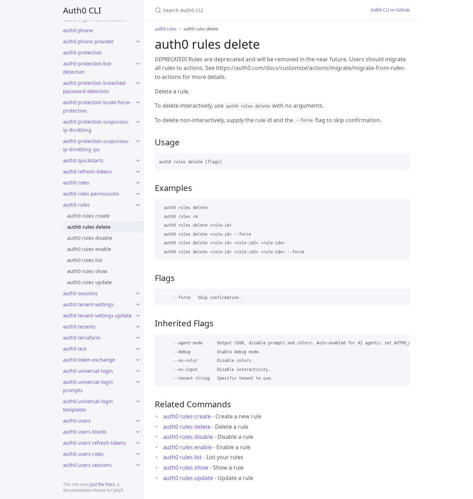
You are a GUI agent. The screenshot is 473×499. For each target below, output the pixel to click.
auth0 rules (76, 204)
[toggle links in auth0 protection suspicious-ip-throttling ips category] (137, 141)
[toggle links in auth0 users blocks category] (137, 431)
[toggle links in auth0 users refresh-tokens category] (137, 442)
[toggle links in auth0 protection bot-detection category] (137, 63)
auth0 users (77, 420)
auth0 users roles (83, 454)
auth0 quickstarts (83, 160)
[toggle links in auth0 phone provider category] (137, 41)
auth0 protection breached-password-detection (95, 87)
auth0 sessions (80, 293)
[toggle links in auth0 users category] (137, 420)
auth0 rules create (88, 215)
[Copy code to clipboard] (401, 160)
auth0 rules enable (89, 249)
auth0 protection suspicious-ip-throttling (96, 125)
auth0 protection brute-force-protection (97, 106)
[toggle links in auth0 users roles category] (137, 454)
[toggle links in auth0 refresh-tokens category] (137, 171)
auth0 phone (78, 30)
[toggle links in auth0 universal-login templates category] (137, 401)
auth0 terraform (81, 337)
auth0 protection (82, 52)
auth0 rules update (89, 282)
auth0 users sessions (87, 465)
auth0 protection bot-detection (88, 67)
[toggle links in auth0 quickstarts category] (137, 160)
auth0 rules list (84, 260)
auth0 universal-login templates (88, 405)
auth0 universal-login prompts (88, 386)
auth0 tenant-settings (88, 304)
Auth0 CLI (82, 10)
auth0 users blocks (85, 431)
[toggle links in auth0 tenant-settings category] (137, 304)
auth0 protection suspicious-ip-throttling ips (96, 145)
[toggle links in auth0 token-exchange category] (137, 359)
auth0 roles (76, 182)
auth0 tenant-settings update (97, 315)
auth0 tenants (79, 326)
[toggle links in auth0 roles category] (137, 182)
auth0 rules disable (89, 238)
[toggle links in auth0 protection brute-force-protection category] (137, 102)
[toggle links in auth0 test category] (137, 348)
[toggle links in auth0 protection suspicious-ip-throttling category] (137, 121)
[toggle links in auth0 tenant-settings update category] (137, 315)
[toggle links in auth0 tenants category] (137, 326)
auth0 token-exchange (89, 359)
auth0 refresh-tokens (87, 171)
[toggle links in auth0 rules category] (137, 204)
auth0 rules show (87, 271)
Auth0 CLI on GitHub (390, 10)
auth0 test (75, 348)
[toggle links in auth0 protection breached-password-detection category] (137, 83)
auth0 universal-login (88, 371)
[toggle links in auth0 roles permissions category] (137, 193)
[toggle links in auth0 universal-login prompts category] (137, 382)
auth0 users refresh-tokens (94, 442)
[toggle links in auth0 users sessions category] (137, 465)
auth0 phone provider (88, 41)
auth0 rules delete (88, 227)
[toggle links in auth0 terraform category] (137, 337)
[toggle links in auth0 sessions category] (137, 293)
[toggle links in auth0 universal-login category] (137, 370)
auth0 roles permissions (91, 193)
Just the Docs (102, 484)
